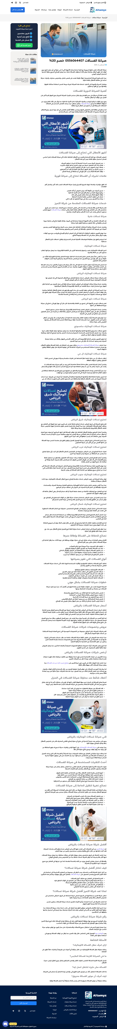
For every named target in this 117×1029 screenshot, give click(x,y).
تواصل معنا (52, 10)
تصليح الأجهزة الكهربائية (70, 998)
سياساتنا (44, 10)
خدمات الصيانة (68, 10)
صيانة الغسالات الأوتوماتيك (87, 747)
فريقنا (59, 10)
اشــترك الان (23, 1003)
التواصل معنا (99, 933)
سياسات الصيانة (51, 1017)
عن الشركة (53, 998)
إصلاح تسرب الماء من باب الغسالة (57, 663)
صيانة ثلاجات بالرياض (70, 1010)
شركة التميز (100, 849)
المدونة (37, 10)
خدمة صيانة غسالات (71, 1006)
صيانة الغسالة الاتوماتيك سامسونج (88, 345)
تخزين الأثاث (73, 1013)
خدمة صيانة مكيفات (70, 1002)
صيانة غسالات (96, 17)
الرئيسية (77, 10)
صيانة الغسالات (85, 103)
